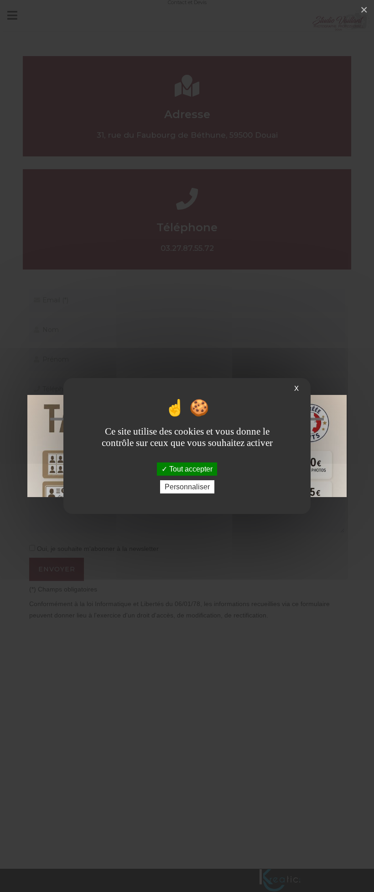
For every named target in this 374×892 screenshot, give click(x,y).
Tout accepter (190, 469)
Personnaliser (187, 487)
